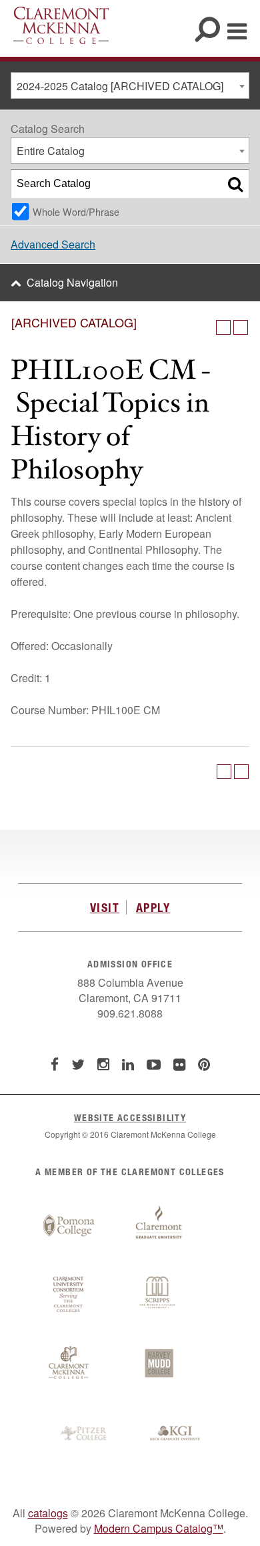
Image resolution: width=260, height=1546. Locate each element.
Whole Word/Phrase (76, 211)
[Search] (235, 183)
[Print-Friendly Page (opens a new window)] (223, 327)
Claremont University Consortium (68, 1294)
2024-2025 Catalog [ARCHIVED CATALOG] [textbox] (120, 86)
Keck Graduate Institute (175, 1433)
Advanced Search (53, 244)
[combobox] (130, 85)
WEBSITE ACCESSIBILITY (130, 1117)
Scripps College (158, 1294)
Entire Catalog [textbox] (51, 150)
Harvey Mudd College (158, 1364)
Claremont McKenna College (61, 25)
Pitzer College (85, 1433)
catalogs (48, 1513)
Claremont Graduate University (158, 1226)
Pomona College (68, 1226)
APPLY (153, 907)
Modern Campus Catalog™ (158, 1528)
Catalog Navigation (72, 282)
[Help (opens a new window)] (240, 327)
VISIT (104, 907)
